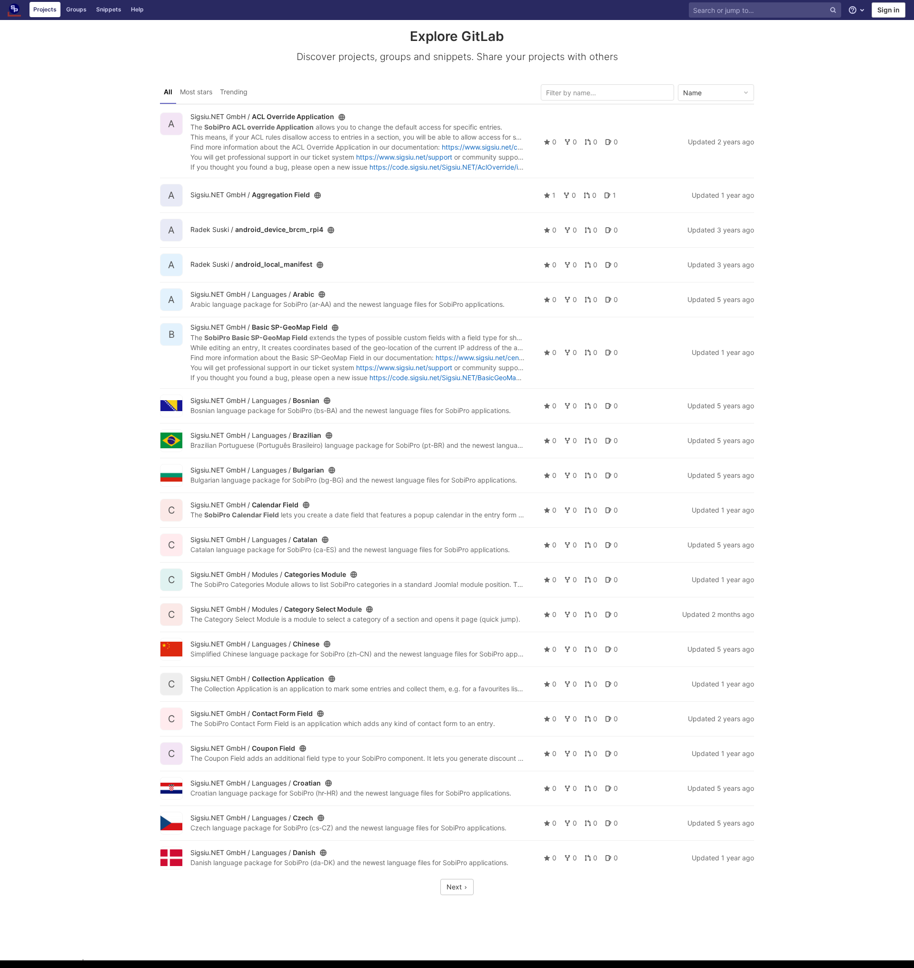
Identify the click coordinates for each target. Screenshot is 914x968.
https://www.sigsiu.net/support (404, 157)
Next (455, 887)
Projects (45, 9)
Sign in (888, 10)
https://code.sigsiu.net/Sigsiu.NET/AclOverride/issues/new (459, 167)
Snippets (108, 9)
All (168, 92)
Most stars (196, 92)
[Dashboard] (14, 10)
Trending (234, 92)
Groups (76, 9)
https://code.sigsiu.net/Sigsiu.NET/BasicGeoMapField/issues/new (470, 377)
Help (137, 9)
